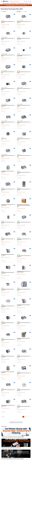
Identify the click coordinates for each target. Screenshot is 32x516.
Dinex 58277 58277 (3, 138)
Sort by (22, 11)
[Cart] (30, 1)
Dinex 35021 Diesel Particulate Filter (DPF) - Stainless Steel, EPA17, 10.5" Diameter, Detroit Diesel (23, 205)
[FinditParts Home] (6, 1)
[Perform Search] (24, 1)
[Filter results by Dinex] (13, 14)
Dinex (2, 23)
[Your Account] (27, 1)
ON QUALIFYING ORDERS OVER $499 (21, 5)
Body (30, 3)
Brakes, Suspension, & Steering (23, 3)
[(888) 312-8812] (28, 1)
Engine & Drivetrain (13, 3)
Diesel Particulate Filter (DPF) (5, 24)
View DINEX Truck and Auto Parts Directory (16, 422)
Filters (18, 11)
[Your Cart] (30, 1)
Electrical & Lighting (5, 3)
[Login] (27, 1)
